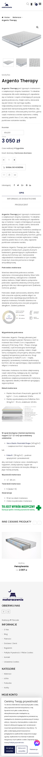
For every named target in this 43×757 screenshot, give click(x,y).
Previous (3, 62)
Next (40, 62)
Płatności (7, 639)
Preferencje (34, 749)
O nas (6, 629)
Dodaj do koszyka (14, 167)
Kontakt (7, 657)
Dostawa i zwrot (10, 643)
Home (7, 17)
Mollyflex (6, 75)
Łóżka (6, 678)
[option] (21, 553)
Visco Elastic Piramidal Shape (19, 443)
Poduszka (7, 683)
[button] (37, 27)
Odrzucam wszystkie (22, 749)
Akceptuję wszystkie (9, 749)
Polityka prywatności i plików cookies (18, 652)
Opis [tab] (21, 192)
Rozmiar (5, 127)
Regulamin (8, 648)
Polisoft (10, 455)
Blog (6, 634)
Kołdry (6, 687)
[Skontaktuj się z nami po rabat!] (37, 743)
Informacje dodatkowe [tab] (21, 198)
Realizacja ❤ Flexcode (10, 620)
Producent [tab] (21, 204)
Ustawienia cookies (11, 662)
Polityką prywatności (16, 742)
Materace (17, 17)
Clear (4, 136)
